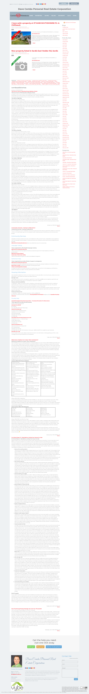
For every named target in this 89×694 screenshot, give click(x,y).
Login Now (63, 3)
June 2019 (65, 99)
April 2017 (65, 119)
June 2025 (65, 57)
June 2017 (65, 118)
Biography (61, 15)
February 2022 (66, 78)
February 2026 (66, 52)
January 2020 (65, 92)
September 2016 (66, 125)
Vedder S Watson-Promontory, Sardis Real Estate (51, 84)
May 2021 (64, 79)
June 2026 (65, 45)
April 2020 (65, 86)
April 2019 (65, 100)
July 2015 (64, 140)
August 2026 (65, 41)
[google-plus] (38, 4)
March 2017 (65, 121)
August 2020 (65, 83)
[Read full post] (21, 38)
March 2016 (65, 133)
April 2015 (65, 146)
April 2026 (65, 48)
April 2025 (65, 60)
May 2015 (64, 144)
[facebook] (36, 4)
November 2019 (66, 95)
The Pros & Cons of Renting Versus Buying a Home (24, 91)
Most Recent (65, 39)
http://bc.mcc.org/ (15, 331)
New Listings (65, 31)
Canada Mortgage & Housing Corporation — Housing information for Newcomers (30, 300)
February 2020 (66, 90)
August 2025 (65, 55)
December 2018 (66, 102)
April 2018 (65, 112)
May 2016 (64, 130)
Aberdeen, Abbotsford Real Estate (34, 81)
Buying (47, 15)
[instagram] (45, 4)
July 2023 (65, 71)
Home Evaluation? (54, 647)
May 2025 (65, 58)
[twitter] (39, 4)
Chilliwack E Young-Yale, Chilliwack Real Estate (34, 82)
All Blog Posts (65, 27)
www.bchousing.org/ (16, 309)
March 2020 (65, 88)
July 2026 (65, 43)
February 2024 (66, 69)
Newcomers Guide (15, 265)
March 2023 (65, 76)
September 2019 (66, 97)
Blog (69, 15)
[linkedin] (41, 4)
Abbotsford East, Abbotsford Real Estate (39, 80)
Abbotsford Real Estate (52, 80)
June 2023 (65, 72)
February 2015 (65, 147)
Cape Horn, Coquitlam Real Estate (47, 81)
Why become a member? (74, 5)
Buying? (40, 647)
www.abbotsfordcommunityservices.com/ (21, 317)
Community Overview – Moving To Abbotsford (23, 227)
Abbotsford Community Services (19, 242)
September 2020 (66, 81)
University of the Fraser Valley (18, 254)
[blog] (43, 4)
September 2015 (66, 139)
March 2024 (65, 67)
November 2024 (66, 65)
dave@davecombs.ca (28, 4)
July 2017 (64, 116)
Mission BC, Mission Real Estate (22, 83)
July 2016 (64, 128)
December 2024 (66, 64)
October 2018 (65, 104)
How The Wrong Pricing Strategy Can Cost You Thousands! (26, 608)
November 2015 (66, 137)
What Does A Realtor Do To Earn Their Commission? (24, 339)
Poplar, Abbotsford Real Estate (34, 83)
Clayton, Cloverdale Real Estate (49, 82)
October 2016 (65, 123)
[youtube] (42, 4)
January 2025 (65, 62)
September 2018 (66, 105)
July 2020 (65, 85)
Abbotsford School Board (17, 253)
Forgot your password (63, 5)
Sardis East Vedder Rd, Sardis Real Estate (22, 53)
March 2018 (65, 114)
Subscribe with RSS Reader (70, 22)
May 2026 (65, 46)
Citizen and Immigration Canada (19, 266)
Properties (38, 15)
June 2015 (65, 142)
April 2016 (65, 132)
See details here (36, 33)
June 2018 (65, 109)
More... (75, 15)
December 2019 (66, 93)
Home (31, 15)
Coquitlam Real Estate (67, 173)
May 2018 (64, 111)
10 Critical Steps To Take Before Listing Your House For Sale (26, 437)
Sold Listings (65, 35)
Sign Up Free (74, 3)
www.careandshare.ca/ (16, 324)
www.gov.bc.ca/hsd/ (16, 305)
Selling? (31, 647)
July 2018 (64, 107)
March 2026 (65, 50)
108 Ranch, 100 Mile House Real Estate (24, 80)
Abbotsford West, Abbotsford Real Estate (19, 81)
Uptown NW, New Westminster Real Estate (33, 84)
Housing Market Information (37, 294)
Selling (53, 15)
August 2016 (65, 126)
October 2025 (65, 53)
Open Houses (65, 33)
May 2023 (65, 74)
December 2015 (66, 135)
